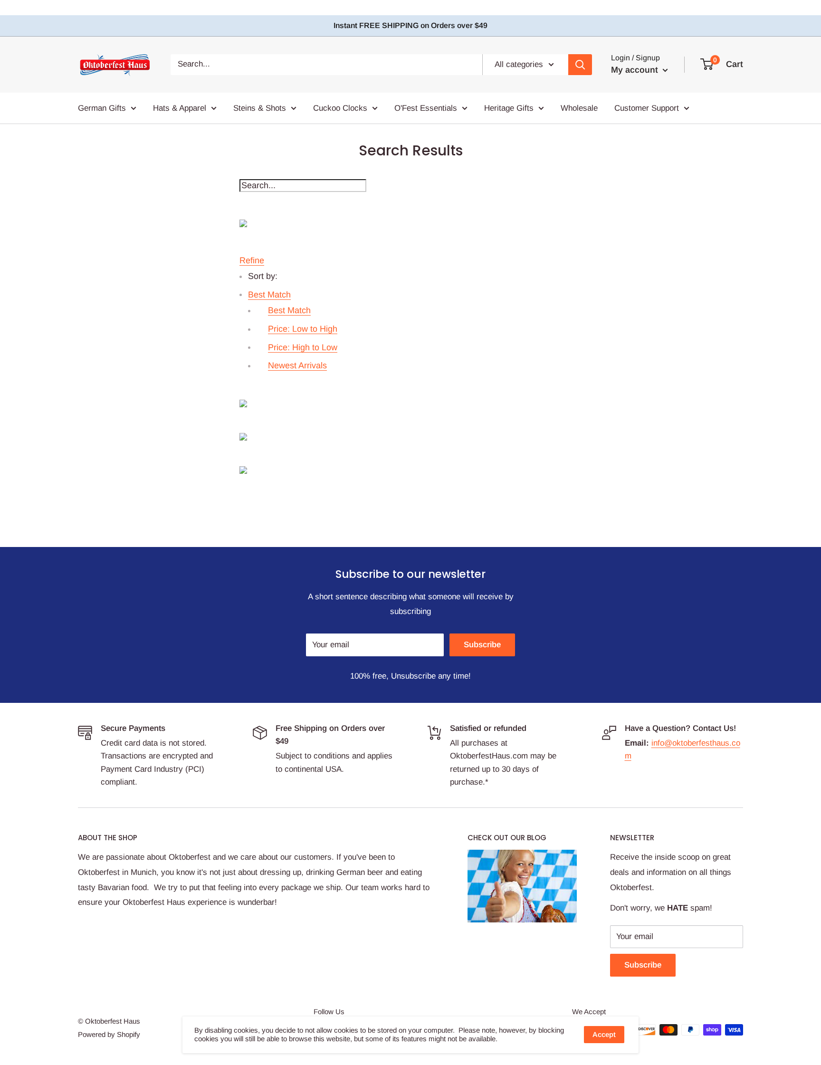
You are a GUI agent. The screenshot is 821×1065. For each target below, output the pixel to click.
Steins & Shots (259, 107)
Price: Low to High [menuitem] (302, 329)
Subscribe (482, 644)
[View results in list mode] (410, 437)
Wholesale (579, 107)
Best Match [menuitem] (289, 310)
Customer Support (646, 107)
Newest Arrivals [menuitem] (297, 365)
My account (635, 70)
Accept (604, 1034)
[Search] (580, 64)
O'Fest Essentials (425, 107)
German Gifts (102, 107)
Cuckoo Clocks (340, 107)
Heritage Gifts (509, 107)
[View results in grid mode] (410, 403)
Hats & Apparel (179, 107)
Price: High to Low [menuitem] (302, 347)
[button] (269, 294)
